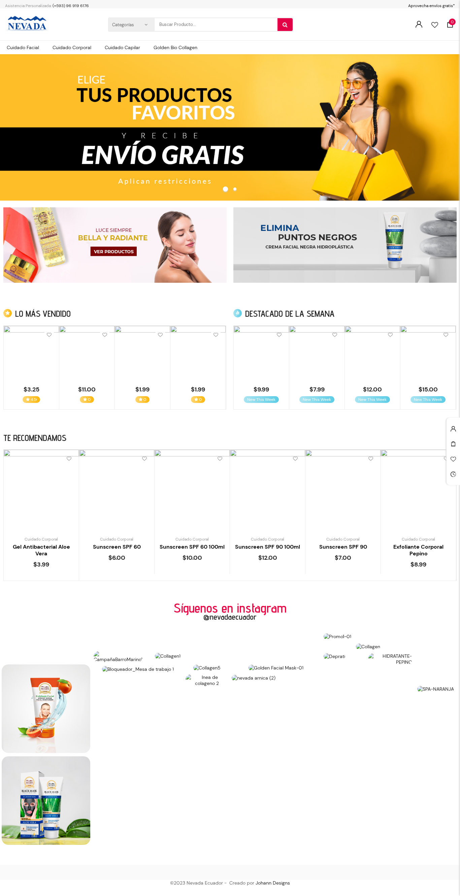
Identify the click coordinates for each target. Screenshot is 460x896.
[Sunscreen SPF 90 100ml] (267, 487)
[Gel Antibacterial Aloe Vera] (41, 487)
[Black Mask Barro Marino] (86, 353)
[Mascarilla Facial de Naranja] (198, 353)
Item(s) (452, 22)
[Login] (419, 24)
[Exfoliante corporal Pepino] (418, 487)
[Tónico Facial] (261, 353)
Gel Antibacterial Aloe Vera (41, 550)
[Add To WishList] (49, 335)
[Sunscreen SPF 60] (116, 487)
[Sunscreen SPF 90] (343, 487)
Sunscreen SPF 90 (343, 546)
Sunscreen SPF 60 (117, 546)
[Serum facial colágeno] (428, 353)
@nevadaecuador (230, 617)
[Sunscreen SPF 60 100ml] (192, 487)
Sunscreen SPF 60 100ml (192, 546)
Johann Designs (273, 883)
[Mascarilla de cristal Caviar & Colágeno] (31, 353)
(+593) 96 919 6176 (71, 5)
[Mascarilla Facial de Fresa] (142, 353)
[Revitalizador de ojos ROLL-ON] (372, 353)
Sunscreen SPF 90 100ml (267, 546)
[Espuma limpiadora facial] (316, 353)
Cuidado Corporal (41, 539)
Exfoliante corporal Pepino (418, 550)
